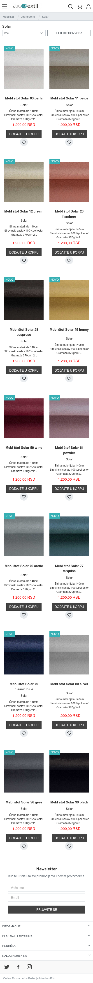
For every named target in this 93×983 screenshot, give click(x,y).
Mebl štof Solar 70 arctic (24, 565)
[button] (88, 6)
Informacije (11, 926)
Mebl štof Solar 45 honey (69, 329)
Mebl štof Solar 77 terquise (69, 568)
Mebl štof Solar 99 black (69, 802)
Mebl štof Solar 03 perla (23, 98)
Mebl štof (8, 16)
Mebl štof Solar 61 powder (69, 450)
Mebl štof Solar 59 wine (23, 447)
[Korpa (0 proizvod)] (79, 6)
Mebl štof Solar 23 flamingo (69, 214)
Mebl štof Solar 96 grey (24, 802)
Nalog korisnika (14, 955)
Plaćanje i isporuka (17, 936)
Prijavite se (46, 909)
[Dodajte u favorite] (24, 142)
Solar (24, 105)
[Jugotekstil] (25, 6)
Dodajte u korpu (24, 134)
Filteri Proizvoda (69, 33)
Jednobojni (28, 16)
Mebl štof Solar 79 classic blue (24, 686)
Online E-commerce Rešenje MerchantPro (29, 978)
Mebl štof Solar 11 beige (69, 98)
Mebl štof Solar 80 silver (69, 683)
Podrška (9, 946)
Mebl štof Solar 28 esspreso (24, 332)
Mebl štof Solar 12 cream (23, 211)
